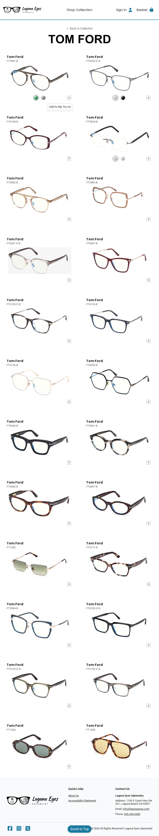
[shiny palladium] (123, 158)
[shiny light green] (36, 98)
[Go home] (22, 10)
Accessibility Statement (82, 800)
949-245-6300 (132, 814)
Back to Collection (81, 28)
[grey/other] (43, 98)
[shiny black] (123, 98)
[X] (27, 829)
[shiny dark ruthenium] (115, 98)
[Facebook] (10, 829)
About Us (73, 795)
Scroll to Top (79, 829)
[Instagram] (19, 829)
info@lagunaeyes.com (136, 808)
